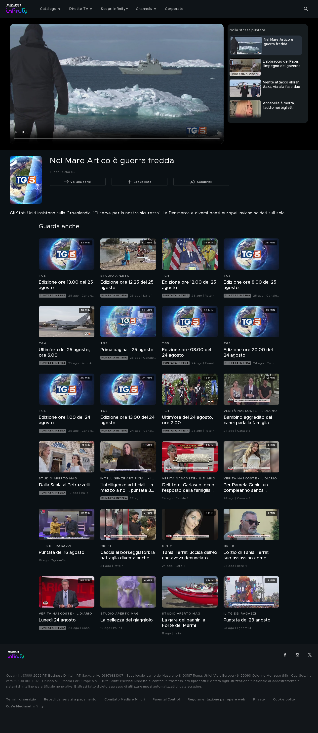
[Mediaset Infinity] (17, 9)
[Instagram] (297, 655)
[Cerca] (306, 9)
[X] (310, 655)
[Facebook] (285, 655)
